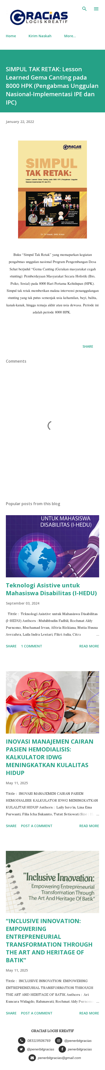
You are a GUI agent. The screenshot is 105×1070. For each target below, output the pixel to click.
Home (11, 36)
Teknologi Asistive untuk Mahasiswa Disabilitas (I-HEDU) (51, 589)
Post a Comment (36, 825)
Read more (89, 646)
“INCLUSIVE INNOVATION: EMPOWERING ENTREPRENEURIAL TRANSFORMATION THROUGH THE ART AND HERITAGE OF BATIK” (49, 940)
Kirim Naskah (40, 36)
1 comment (31, 646)
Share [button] (88, 346)
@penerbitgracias (77, 1041)
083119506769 (38, 1041)
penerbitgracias (79, 1049)
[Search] (84, 9)
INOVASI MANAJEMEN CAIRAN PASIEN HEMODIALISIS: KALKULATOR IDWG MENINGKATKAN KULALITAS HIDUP (50, 757)
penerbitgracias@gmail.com (59, 1058)
